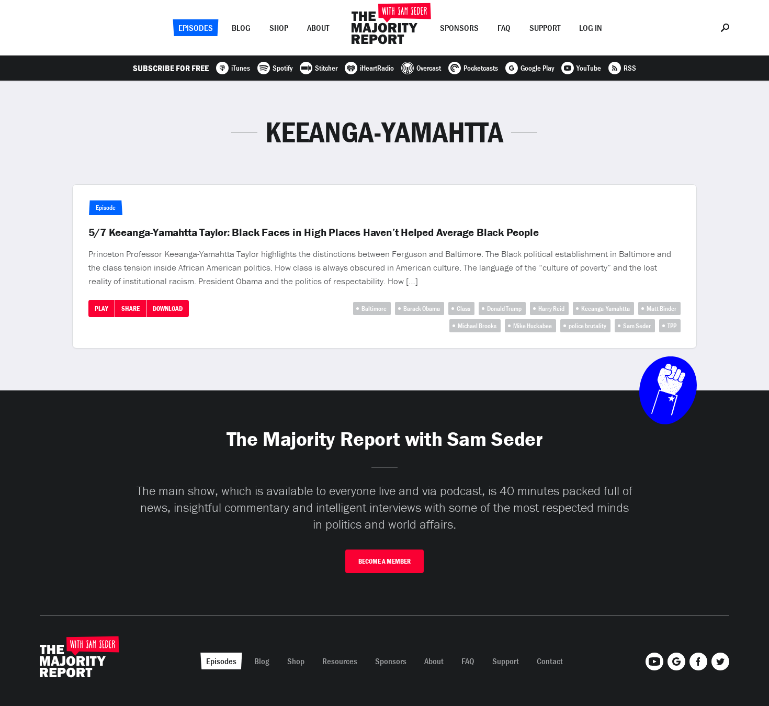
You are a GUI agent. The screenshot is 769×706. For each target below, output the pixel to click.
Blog (241, 27)
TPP (672, 325)
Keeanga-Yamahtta (605, 308)
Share (130, 308)
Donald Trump (504, 308)
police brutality (587, 325)
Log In (590, 27)
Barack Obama (421, 308)
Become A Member (384, 561)
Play (101, 308)
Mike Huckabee (532, 325)
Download (168, 308)
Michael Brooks (477, 325)
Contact (550, 661)
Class (463, 308)
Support (544, 27)
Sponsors (459, 27)
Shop (278, 27)
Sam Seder (637, 325)
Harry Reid (551, 308)
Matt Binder (661, 308)
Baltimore (374, 308)
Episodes (195, 27)
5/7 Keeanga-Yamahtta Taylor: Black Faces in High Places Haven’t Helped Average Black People (313, 232)
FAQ (504, 27)
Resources (339, 661)
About (318, 27)
